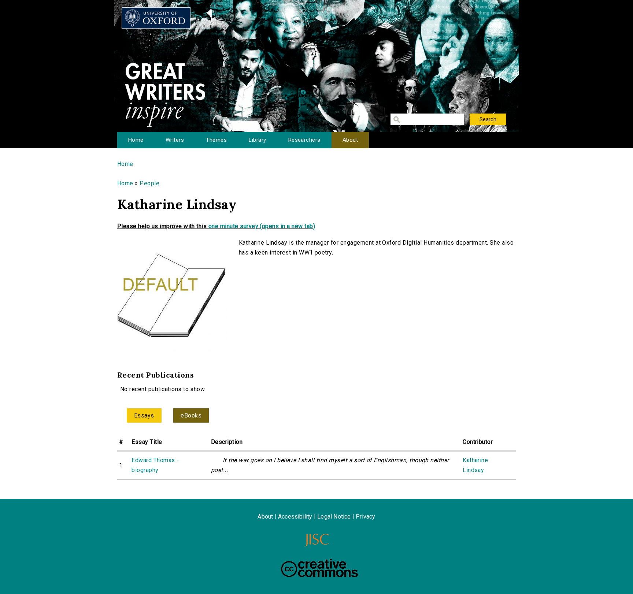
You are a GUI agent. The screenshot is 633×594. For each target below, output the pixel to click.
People (149, 183)
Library (257, 140)
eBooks (191, 415)
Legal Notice (334, 516)
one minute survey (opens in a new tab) (261, 226)
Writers (175, 140)
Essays (144, 415)
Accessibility (295, 516)
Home (136, 140)
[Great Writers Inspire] (156, 17)
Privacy (365, 516)
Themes (216, 140)
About (350, 140)
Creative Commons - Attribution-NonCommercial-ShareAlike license (319, 568)
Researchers (304, 140)
